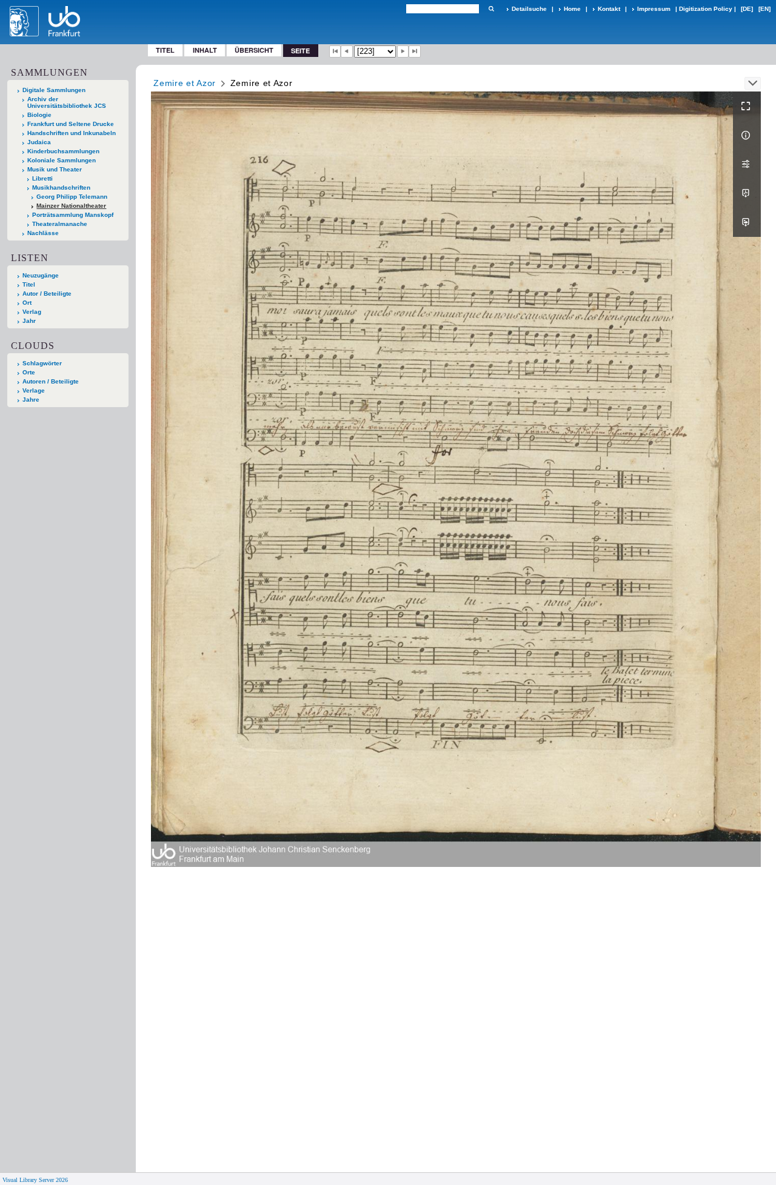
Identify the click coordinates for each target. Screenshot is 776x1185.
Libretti (42, 178)
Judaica (39, 142)
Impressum (654, 8)
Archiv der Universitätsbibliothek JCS (66, 102)
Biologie (39, 114)
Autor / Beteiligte (47, 293)
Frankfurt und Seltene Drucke (70, 124)
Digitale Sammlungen (53, 90)
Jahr (29, 320)
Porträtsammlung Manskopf (72, 214)
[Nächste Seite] (403, 51)
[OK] (491, 9)
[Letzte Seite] (415, 51)
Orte (28, 372)
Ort (27, 302)
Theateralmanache (59, 224)
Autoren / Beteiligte (50, 381)
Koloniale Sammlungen (61, 160)
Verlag (31, 311)
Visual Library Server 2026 (35, 1180)
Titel (165, 50)
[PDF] (747, 193)
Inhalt (205, 50)
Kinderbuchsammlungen (63, 151)
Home (572, 8)
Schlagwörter (42, 363)
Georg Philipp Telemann (71, 196)
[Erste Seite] (335, 51)
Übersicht (254, 50)
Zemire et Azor (184, 83)
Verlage (33, 390)
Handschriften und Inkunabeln (71, 133)
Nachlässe (43, 233)
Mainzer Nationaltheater (71, 205)
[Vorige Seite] (347, 51)
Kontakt (609, 8)
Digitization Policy (705, 8)
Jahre (30, 399)
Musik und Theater (54, 169)
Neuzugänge (40, 275)
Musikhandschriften (61, 187)
